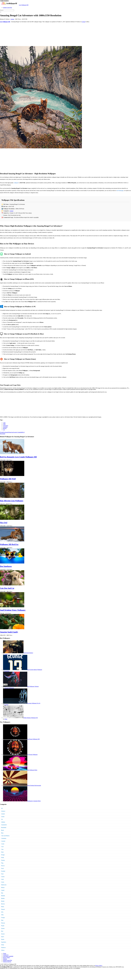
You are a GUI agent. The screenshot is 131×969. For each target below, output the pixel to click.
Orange (3, 917)
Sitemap (5, 959)
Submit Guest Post (7, 7)
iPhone (2, 887)
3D (2, 808)
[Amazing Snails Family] (12, 628)
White (5, 719)
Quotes (3, 928)
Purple (2, 925)
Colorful (3, 841)
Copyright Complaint (8, 956)
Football (6, 704)
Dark (2, 852)
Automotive (4, 824)
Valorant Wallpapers (9, 687)
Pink (2, 920)
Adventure (5, 425)
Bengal (4, 428)
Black (2, 830)
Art (2, 819)
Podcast (3, 923)
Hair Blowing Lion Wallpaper (11, 501)
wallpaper (16, 182)
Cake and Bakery (5, 835)
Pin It (23, 432)
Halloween (3, 884)
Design (3, 854)
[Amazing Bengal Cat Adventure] (65, 97)
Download (2, 433)
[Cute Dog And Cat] (12, 585)
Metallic (3, 895)
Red (2, 931)
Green (2, 882)
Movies (3, 904)
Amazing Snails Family (9, 632)
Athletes (3, 822)
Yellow (3, 950)
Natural (3, 909)
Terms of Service (7, 961)
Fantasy (3, 860)
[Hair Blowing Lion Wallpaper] (12, 497)
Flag (2, 863)
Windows (3, 947)
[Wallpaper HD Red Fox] (12, 541)
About (4, 953)
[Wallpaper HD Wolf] (12, 475)
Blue (2, 833)
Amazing (5, 427)
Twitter (1, 432)
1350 (4, 424)
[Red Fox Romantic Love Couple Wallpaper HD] (12, 453)
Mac (2, 893)
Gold (2, 879)
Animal (12, 19)
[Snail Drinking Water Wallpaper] (12, 607)
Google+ (15, 432)
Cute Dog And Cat (7, 588)
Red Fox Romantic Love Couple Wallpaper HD (18, 457)
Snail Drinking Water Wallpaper (13, 610)
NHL (2, 914)
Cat (4, 429)
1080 (4, 423)
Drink (2, 857)
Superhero (3, 942)
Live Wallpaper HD (23, 5)
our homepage (120, 190)
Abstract (3, 811)
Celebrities (3, 838)
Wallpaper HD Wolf (8, 479)
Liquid (2, 890)
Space (2, 936)
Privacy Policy (6, 957)
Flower (3, 865)
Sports (2, 939)
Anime (2, 816)
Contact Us (5, 954)
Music (2, 906)
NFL (2, 912)
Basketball (6, 671)
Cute (2, 849)
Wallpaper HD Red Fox (9, 544)
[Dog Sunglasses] (12, 563)
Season (3, 934)
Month (2, 901)
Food (2, 868)
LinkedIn (20, 432)
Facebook (5, 432)
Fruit (2, 874)
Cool (2, 846)
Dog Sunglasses (6, 566)
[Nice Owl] (12, 519)
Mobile (3, 898)
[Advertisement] (45, 34)
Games (6, 654)
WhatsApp (10, 432)
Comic (2, 844)
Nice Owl (3, 523)
